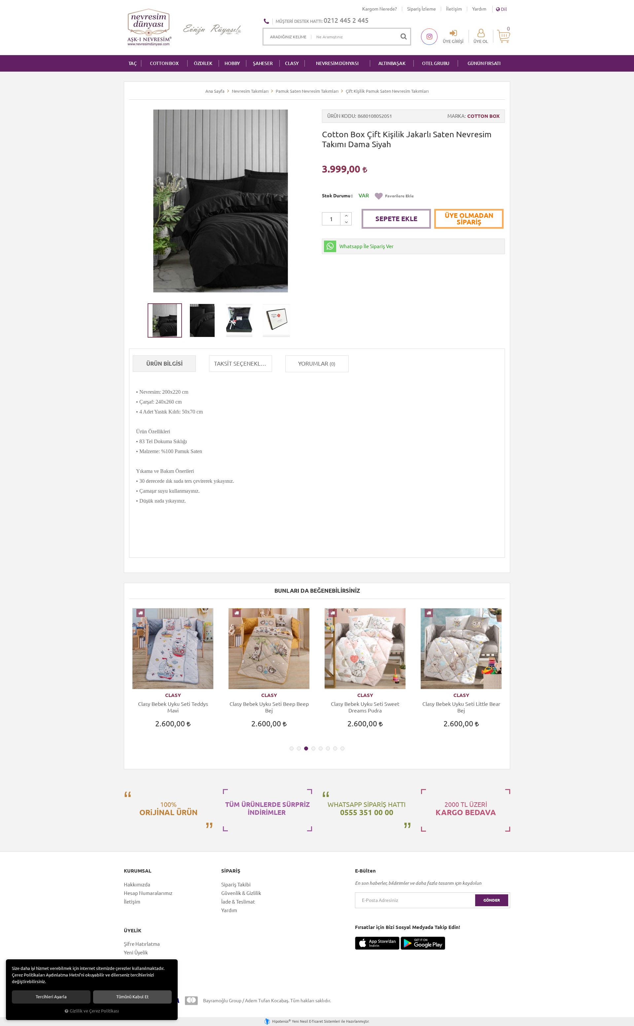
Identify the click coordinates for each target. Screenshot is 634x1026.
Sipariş (230, 871)
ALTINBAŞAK (391, 63)
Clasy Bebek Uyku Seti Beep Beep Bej (269, 707)
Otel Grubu (435, 63)
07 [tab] (335, 748)
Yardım (479, 9)
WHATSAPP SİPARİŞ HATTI (366, 808)
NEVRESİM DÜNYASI (337, 63)
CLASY (292, 63)
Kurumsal (137, 871)
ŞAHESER (263, 63)
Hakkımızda (137, 884)
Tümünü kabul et (132, 996)
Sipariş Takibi (236, 884)
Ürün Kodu (341, 116)
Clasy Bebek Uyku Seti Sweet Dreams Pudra (365, 707)
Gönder (491, 900)
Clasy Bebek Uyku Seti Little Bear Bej (461, 707)
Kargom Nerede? (379, 9)
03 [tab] (306, 748)
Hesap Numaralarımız (148, 893)
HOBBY (232, 63)
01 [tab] (292, 748)
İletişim (454, 9)
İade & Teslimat (238, 902)
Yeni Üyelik (136, 952)
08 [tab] (342, 748)
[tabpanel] (173, 674)
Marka (456, 116)
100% (168, 808)
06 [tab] (328, 748)
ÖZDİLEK (203, 63)
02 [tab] (299, 748)
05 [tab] (321, 748)
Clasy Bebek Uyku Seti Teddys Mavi (173, 707)
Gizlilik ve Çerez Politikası (94, 1011)
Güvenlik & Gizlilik (241, 893)
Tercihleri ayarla (51, 996)
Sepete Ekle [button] (396, 218)
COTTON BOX (164, 63)
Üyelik (132, 930)
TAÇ (132, 63)
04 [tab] (313, 748)
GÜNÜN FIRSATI (484, 63)
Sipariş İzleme (421, 9)
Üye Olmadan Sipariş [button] (469, 219)
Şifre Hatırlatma (142, 944)
